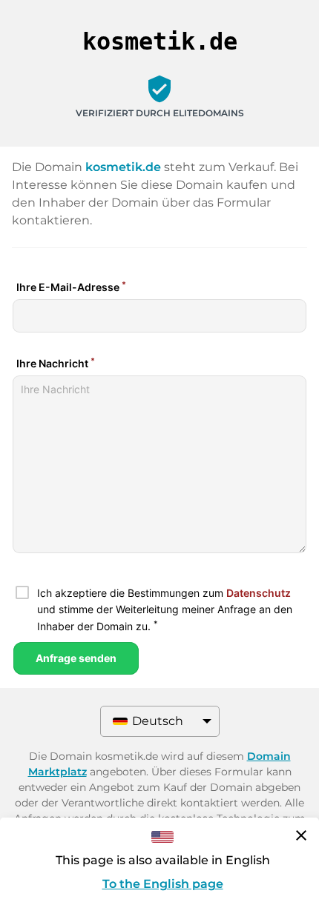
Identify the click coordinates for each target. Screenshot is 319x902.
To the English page (162, 884)
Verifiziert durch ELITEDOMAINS (160, 112)
